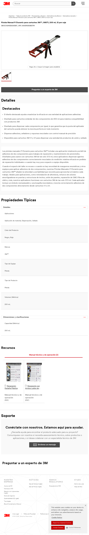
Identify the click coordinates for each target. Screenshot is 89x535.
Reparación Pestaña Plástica (11, 387)
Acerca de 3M (8, 486)
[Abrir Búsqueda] (83, 4)
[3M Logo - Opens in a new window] (6, 3)
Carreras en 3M (8, 488)
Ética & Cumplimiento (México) (12, 504)
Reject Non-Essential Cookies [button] (62, 523)
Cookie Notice (57, 517)
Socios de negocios (9, 496)
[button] (73, 528)
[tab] (44, 355)
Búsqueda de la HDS (55, 486)
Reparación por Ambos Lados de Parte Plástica (32, 387)
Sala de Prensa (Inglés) (35, 486)
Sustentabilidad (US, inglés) (11, 498)
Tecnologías (7, 501)
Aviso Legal (16, 514)
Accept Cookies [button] (58, 527)
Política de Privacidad (29, 514)
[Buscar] (73, 4)
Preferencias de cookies (47, 514)
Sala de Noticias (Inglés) (35, 484)
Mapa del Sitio (78, 486)
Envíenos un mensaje (47, 445)
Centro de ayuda (79, 484)
